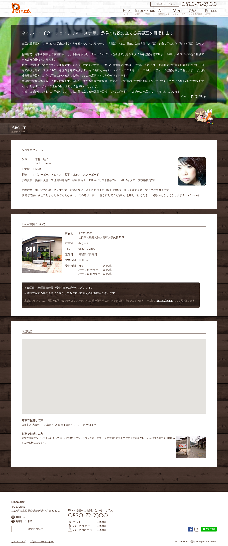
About (163, 12)
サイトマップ (18, 541)
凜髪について (36, 528)
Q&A (195, 12)
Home (127, 12)
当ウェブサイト (165, 300)
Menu (179, 12)
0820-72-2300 (199, 4)
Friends (211, 12)
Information (145, 12)
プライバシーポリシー (42, 541)
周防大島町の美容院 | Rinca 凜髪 (21, 8)
